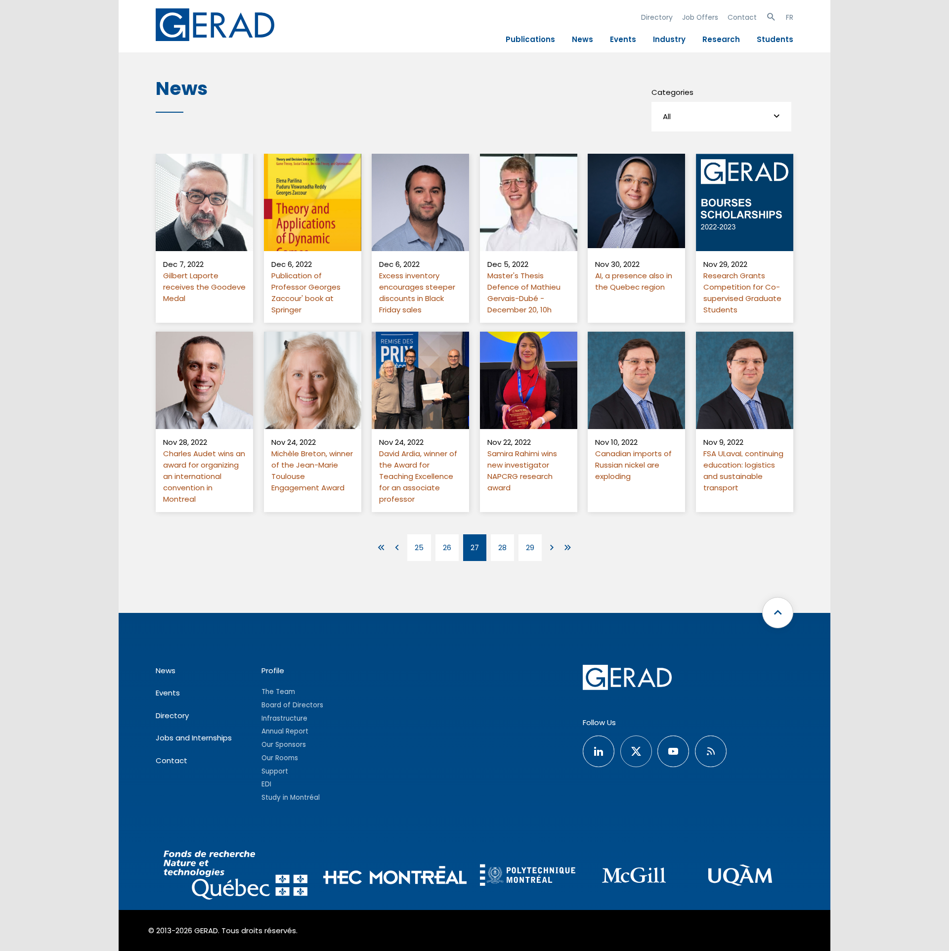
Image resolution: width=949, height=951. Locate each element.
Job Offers (700, 17)
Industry (669, 39)
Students (775, 39)
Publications (530, 39)
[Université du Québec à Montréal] (740, 876)
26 (447, 547)
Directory (657, 17)
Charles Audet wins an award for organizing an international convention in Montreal (204, 476)
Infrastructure (284, 718)
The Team (278, 691)
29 (530, 547)
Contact (742, 17)
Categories (672, 92)
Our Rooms (279, 758)
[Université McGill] (634, 876)
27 (475, 547)
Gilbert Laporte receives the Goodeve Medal (204, 286)
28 (502, 547)
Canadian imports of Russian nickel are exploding (633, 464)
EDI (266, 784)
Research (721, 39)
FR (789, 17)
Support (274, 771)
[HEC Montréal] (395, 877)
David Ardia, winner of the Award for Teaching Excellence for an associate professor (418, 476)
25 (419, 547)
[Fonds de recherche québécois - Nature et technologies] (235, 876)
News (582, 39)
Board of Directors (292, 705)
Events (623, 39)
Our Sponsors (283, 744)
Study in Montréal (290, 797)
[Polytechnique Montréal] (527, 876)
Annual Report (284, 731)
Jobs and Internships (194, 738)
